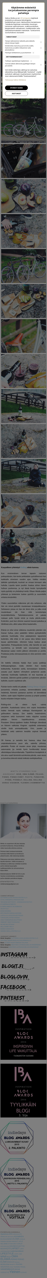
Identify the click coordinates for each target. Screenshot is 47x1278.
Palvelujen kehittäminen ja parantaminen (18, 53)
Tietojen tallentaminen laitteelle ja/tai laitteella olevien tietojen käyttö (20, 42)
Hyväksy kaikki (16, 88)
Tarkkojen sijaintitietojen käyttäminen (17, 61)
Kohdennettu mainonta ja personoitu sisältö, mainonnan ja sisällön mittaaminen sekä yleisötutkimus (19, 48)
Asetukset (16, 93)
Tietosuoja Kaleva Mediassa (15, 80)
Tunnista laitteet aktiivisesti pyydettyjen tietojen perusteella (20, 65)
